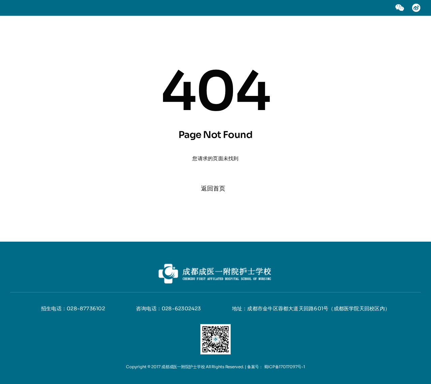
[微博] (416, 5)
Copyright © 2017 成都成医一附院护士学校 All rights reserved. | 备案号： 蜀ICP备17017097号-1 (215, 366)
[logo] (215, 264)
